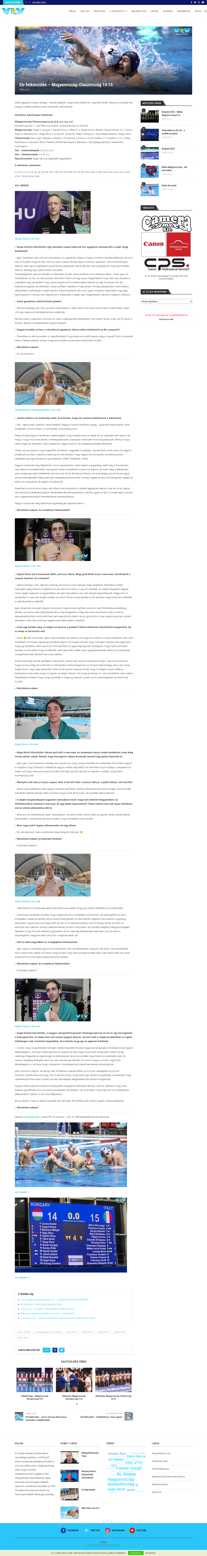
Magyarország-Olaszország (48, 1332)
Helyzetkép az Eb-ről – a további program (173, 132)
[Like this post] (48, 1350)
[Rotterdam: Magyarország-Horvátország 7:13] (74, 1380)
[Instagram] (199, 2)
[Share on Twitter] (62, 1350)
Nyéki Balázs (111, 1468)
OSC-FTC (134, 1463)
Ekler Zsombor (121, 1456)
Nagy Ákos (71, 1332)
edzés (131, 1490)
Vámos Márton (131, 1471)
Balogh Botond (139, 1491)
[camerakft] (166, 243)
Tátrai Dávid (87, 1332)
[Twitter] (195, 2)
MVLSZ (198, 11)
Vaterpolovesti (159, 1461)
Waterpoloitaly (160, 1484)
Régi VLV (85, 11)
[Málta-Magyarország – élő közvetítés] (150, 172)
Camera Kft (33, 1117)
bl (137, 1485)
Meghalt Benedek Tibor (90, 1454)
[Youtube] (203, 2)
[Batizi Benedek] (150, 190)
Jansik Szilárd (23, 1332)
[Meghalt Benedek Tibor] (69, 1457)
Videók (154, 11)
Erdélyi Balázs (136, 1459)
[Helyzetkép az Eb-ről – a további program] (150, 135)
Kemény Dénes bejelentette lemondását (89, 1474)
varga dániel (116, 1489)
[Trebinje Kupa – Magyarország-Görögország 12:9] (35, 1380)
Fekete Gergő (129, 1468)
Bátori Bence (136, 1456)
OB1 (136, 1480)
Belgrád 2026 (39, 3)
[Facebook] (191, 2)
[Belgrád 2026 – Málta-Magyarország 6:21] (150, 116)
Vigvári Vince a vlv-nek (28, 566)
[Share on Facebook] (54, 1350)
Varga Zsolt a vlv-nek (27, 238)
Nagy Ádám (114, 1474)
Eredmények (183, 11)
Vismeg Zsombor (128, 1459)
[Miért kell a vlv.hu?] (69, 1513)
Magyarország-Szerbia (123, 1471)
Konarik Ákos (117, 1453)
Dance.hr (157, 1492)
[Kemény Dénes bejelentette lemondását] (69, 1476)
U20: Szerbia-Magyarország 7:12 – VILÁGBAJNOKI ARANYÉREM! (54, 1299)
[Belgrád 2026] (150, 153)
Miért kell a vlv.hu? (90, 1508)
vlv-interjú (116, 1459)
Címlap (72, 11)
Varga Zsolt (103, 1332)
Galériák (168, 11)
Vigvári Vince (119, 1332)
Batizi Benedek (169, 185)
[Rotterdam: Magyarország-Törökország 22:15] (113, 1380)
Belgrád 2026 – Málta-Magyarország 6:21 (172, 113)
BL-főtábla (126, 1474)
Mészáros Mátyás (138, 1453)
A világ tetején (88, 1489)
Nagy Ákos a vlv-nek (26, 744)
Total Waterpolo (160, 1468)
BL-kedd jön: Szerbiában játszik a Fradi (41, 1304)
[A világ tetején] (69, 1494)
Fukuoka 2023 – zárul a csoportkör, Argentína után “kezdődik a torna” (58, 1318)
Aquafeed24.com (161, 1453)
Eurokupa (114, 1471)
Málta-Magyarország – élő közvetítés (174, 169)
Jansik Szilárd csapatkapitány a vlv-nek (38, 409)
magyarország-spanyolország (121, 1481)
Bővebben (151, 1553)
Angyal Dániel (118, 1463)
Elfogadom (135, 1553)
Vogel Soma (22, 1338)
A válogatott (117, 11)
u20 (113, 1465)
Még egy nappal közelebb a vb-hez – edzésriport (47, 1313)
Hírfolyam (99, 11)
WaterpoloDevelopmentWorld (168, 1476)
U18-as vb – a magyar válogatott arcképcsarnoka (47, 1309)
